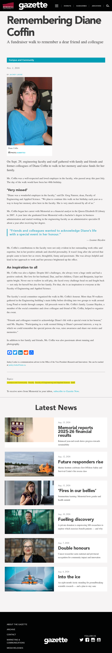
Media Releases (15, 648)
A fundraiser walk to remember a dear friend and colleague (55, 41)
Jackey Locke (16, 74)
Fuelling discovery (76, 519)
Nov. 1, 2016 (13, 68)
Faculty (31, 383)
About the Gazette (17, 624)
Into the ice (69, 577)
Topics (10, 379)
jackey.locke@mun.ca (17, 365)
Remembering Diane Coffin (54, 26)
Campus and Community (17, 383)
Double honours (74, 548)
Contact (11, 634)
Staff (73, 383)
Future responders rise (80, 462)
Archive (11, 629)
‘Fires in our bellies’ (77, 490)
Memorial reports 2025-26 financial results (75, 431)
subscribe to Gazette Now (66, 391)
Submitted (21, 153)
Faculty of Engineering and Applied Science (52, 383)
